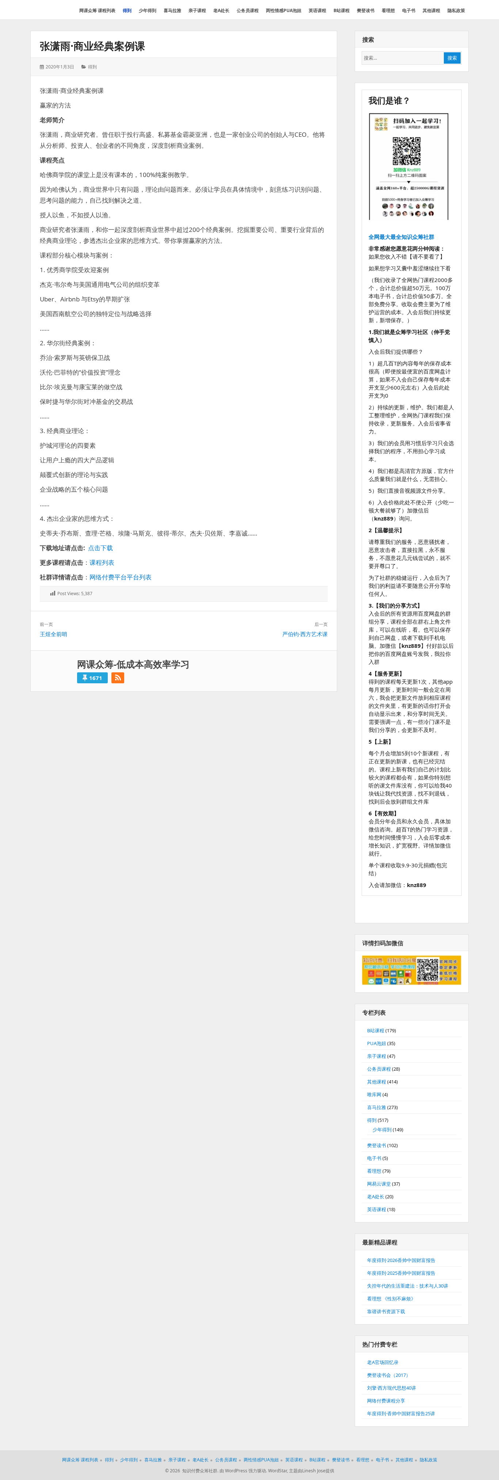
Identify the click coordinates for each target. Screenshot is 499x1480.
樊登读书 (376, 1145)
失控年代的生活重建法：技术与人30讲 (407, 1285)
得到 (92, 67)
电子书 (374, 1158)
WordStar (277, 1471)
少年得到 (382, 1129)
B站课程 (375, 1030)
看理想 (374, 1171)
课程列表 (101, 562)
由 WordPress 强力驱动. (243, 1471)
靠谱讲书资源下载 (386, 1311)
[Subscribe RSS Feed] (117, 677)
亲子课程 (376, 1056)
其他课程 (376, 1081)
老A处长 (375, 1196)
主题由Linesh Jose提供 (311, 1471)
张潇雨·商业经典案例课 (92, 46)
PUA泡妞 (376, 1043)
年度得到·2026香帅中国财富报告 (401, 1260)
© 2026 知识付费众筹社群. (191, 1471)
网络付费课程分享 (386, 1400)
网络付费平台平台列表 (120, 577)
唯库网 (374, 1094)
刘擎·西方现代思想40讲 (391, 1388)
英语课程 (376, 1209)
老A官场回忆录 (383, 1362)
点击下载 (100, 548)
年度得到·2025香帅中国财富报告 (401, 1273)
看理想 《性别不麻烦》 (391, 1298)
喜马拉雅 (376, 1107)
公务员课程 (379, 1069)
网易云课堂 (379, 1183)
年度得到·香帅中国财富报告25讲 (401, 1413)
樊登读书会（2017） (389, 1375)
